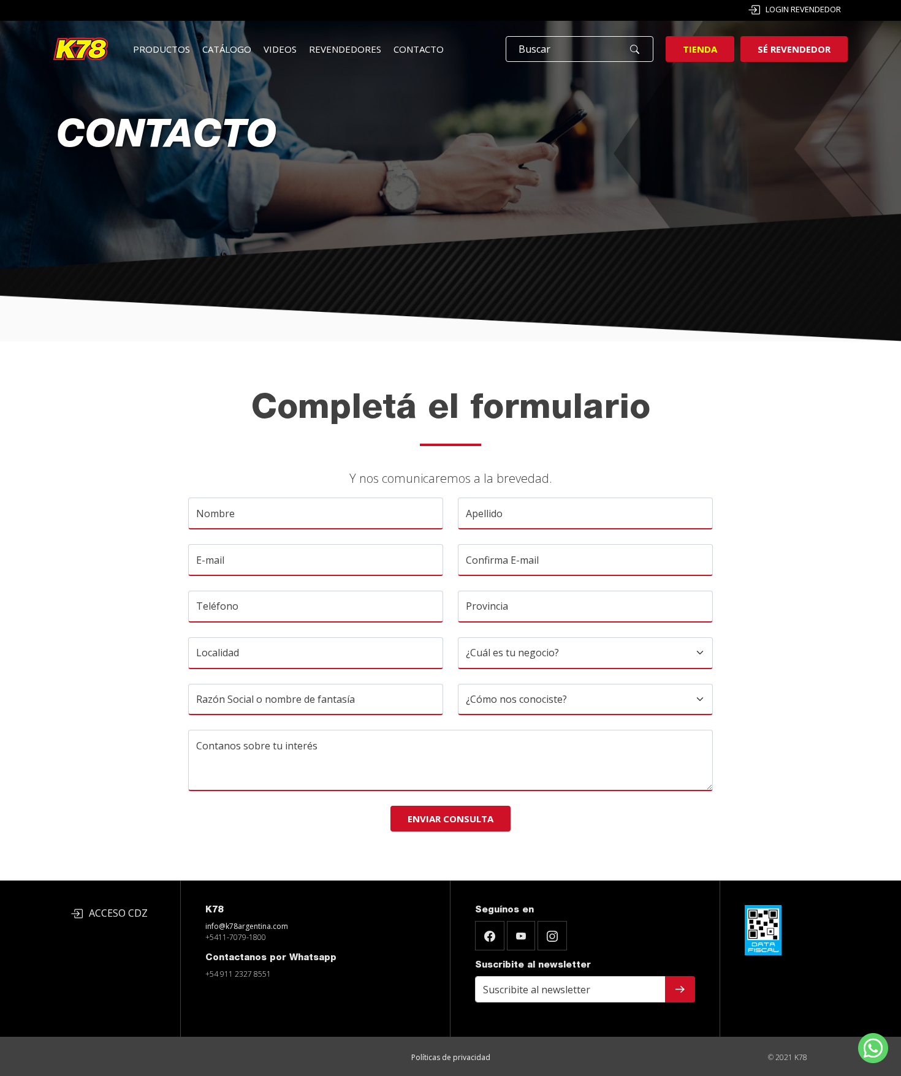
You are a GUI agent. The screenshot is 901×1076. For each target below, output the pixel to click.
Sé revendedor (794, 49)
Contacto (418, 49)
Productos (161, 49)
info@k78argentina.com (246, 926)
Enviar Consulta (450, 819)
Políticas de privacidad (450, 1057)
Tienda (700, 49)
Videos (280, 49)
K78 (214, 910)
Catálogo (226, 49)
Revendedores (345, 49)
